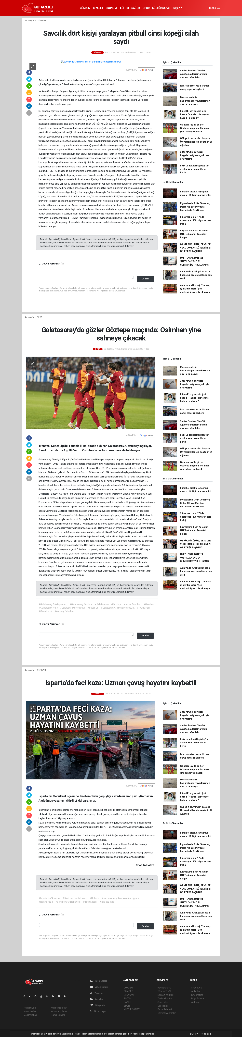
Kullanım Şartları (59, 1007)
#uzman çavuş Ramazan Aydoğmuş (120, 898)
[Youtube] (42, 996)
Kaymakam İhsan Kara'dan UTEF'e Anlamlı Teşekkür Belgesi (194, 234)
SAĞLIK (135, 8)
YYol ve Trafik (164, 991)
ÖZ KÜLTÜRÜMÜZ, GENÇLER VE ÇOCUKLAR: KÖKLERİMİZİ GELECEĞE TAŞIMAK (195, 247)
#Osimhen (149, 604)
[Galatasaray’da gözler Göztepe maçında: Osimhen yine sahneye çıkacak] (90, 392)
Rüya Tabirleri (198, 998)
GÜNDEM (85, 8)
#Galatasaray (102, 604)
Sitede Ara (196, 987)
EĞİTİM (124, 8)
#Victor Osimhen (132, 604)
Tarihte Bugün (165, 998)
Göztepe (99, 459)
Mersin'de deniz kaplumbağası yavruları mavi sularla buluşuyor (195, 101)
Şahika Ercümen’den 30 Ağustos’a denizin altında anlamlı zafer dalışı (193, 74)
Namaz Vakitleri (166, 995)
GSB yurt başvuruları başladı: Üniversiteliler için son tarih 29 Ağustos (196, 142)
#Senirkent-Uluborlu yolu (67, 901)
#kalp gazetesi (106, 901)
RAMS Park (82, 566)
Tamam (207, 1034)
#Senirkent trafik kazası (75, 898)
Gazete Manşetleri (167, 1013)
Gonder (145, 278)
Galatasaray (60, 527)
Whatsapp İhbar (59, 1011)
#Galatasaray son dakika (72, 607)
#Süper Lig (92, 607)
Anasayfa (29, 20)
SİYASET (98, 8)
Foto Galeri (100, 981)
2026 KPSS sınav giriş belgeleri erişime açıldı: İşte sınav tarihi (194, 155)
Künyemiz (99, 1005)
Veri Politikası (30, 1015)
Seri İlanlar (163, 1005)
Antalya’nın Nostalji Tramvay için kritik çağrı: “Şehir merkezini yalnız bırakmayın (195, 288)
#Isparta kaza (46, 901)
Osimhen (71, 489)
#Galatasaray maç (48, 607)
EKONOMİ (111, 8)
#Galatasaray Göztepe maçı (53, 604)
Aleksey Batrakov (140, 515)
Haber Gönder (58, 1015)
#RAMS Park (143, 607)
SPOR (146, 8)
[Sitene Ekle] (66, 996)
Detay (194, 1034)
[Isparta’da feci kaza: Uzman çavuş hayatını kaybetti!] (90, 740)
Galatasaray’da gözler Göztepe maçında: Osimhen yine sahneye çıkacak (194, 128)
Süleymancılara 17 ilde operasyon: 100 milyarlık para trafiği (195, 220)
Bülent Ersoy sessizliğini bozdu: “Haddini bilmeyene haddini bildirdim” (194, 114)
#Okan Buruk (45, 611)
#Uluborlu (94, 898)
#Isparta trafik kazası (49, 898)
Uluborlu (44, 814)
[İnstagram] (37, 996)
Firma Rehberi (165, 1009)
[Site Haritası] (60, 996)
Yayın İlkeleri (30, 1011)
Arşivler (98, 999)
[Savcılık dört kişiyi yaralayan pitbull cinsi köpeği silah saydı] (91, 61)
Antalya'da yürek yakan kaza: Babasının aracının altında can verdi (196, 275)
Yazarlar (98, 993)
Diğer (176, 8)
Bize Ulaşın (100, 1011)
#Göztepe (116, 604)
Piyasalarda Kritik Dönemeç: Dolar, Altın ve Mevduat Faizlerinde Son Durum (195, 207)
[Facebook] (25, 996)
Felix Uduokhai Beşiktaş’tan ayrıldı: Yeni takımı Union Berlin (194, 169)
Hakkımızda (30, 1007)
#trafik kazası (90, 901)
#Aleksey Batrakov (64, 611)
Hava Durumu (164, 987)
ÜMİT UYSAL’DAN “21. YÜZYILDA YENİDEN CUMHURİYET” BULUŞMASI (194, 261)
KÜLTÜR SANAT (161, 8)
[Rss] (54, 996)
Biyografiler (197, 995)
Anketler (195, 991)
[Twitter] (30, 996)
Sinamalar (163, 1002)
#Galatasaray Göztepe (81, 604)
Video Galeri (101, 987)
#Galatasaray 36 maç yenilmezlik (117, 607)
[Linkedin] (48, 996)
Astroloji (195, 1002)
